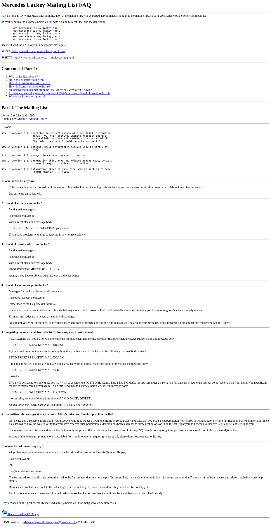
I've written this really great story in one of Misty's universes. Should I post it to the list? (59, 93)
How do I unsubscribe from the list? (30, 83)
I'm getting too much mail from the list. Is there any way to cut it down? (50, 89)
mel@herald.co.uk (65, 522)
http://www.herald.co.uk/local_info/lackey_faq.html (44, 57)
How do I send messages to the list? (29, 86)
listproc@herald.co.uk (39, 21)
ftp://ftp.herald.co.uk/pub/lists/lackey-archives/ (38, 51)
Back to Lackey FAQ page (23, 514)
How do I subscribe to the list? (26, 79)
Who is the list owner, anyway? (27, 96)
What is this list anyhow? (23, 76)
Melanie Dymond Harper (32, 118)
